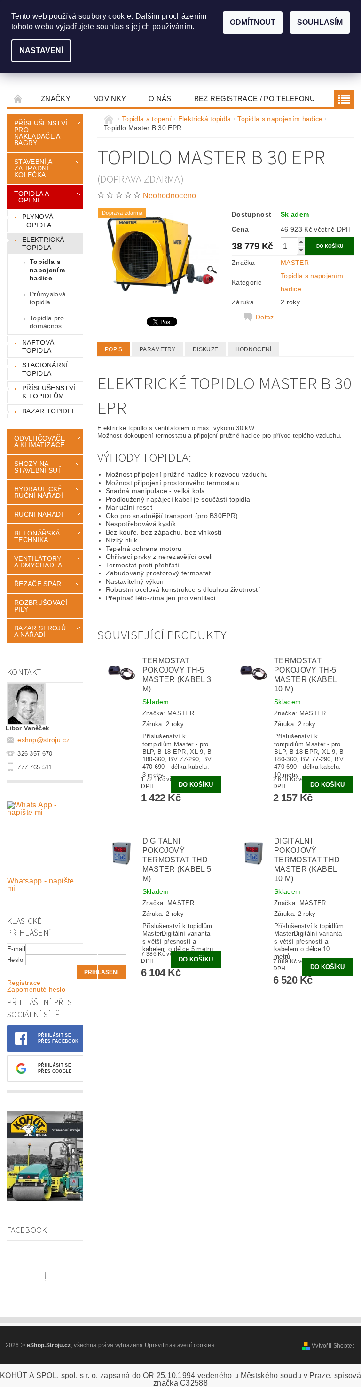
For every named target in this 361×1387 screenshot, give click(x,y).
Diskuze (205, 349)
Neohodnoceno (169, 196)
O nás (160, 98)
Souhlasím (320, 22)
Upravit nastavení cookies (179, 1345)
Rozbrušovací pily (41, 606)
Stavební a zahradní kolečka (33, 168)
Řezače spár (38, 584)
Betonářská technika (37, 536)
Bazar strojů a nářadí (40, 631)
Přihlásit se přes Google (55, 1068)
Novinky (109, 98)
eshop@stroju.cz (43, 740)
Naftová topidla (38, 347)
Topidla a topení (31, 197)
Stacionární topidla (45, 369)
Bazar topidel (49, 411)
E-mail (16, 949)
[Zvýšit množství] (301, 241)
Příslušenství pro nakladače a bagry (40, 133)
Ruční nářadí (38, 514)
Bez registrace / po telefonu (254, 98)
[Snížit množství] (301, 250)
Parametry (158, 349)
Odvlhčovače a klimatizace (39, 441)
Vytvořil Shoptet (333, 1345)
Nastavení (41, 50)
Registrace (23, 982)
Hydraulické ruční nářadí (38, 492)
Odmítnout (252, 22)
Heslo (15, 959)
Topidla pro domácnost (47, 322)
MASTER (295, 262)
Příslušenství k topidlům (48, 392)
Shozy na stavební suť (38, 467)
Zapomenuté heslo (36, 989)
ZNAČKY (56, 98)
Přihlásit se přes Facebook (58, 1038)
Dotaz (265, 317)
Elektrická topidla (43, 244)
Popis (114, 349)
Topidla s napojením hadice (47, 270)
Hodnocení (253, 349)
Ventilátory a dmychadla (38, 562)
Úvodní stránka (18, 98)
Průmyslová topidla (48, 298)
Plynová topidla (37, 221)
